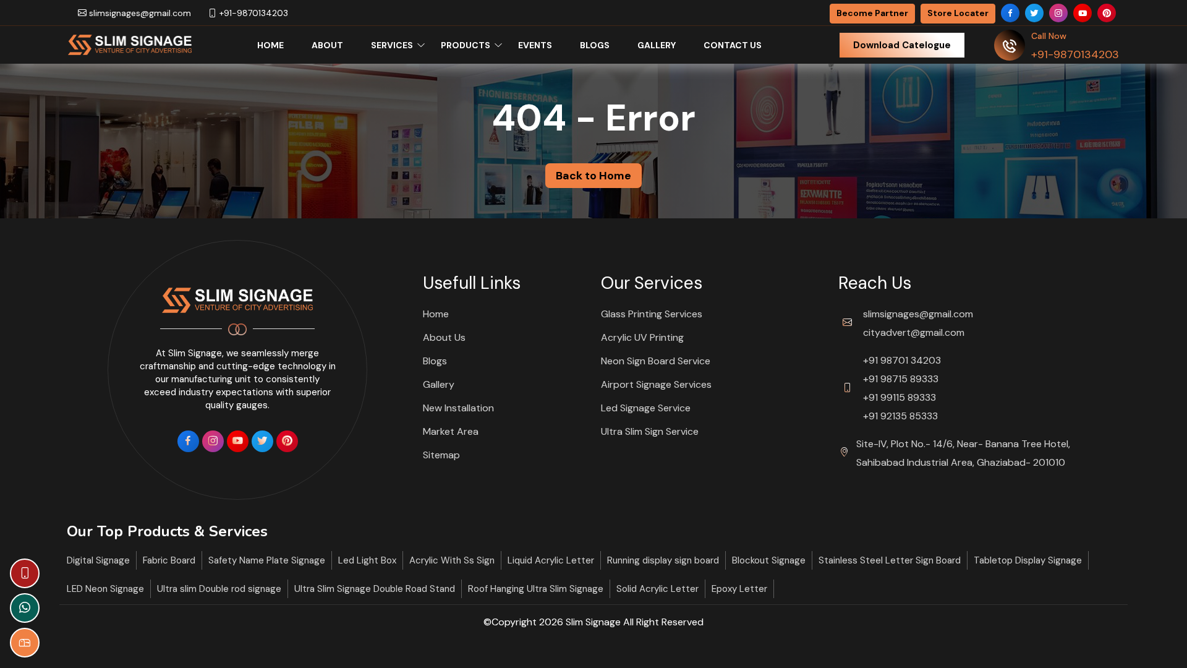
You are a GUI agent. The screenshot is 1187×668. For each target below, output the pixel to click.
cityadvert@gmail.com (913, 332)
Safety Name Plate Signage (266, 560)
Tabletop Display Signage (1028, 560)
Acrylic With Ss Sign (452, 560)
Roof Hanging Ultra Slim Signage (535, 589)
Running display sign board (663, 560)
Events (535, 45)
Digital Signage (98, 560)
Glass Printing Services (651, 313)
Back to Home (593, 175)
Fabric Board (169, 560)
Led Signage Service (646, 407)
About (327, 45)
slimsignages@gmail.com (139, 13)
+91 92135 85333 (900, 415)
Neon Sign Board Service (655, 360)
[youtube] (1082, 13)
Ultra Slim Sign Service (650, 431)
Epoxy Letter (739, 589)
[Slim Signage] (130, 43)
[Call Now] (25, 573)
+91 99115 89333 (899, 397)
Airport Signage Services (656, 384)
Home (270, 45)
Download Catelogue (902, 45)
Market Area (451, 431)
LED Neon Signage (105, 589)
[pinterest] (1106, 13)
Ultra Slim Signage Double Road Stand (374, 589)
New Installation (458, 407)
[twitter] (1034, 13)
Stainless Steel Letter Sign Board (890, 560)
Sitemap (441, 454)
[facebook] (1010, 13)
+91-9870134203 (252, 13)
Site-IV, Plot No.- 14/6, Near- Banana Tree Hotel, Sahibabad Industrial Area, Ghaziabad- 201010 (963, 453)
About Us (444, 337)
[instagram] (1058, 13)
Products (465, 45)
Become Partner (872, 13)
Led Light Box (367, 560)
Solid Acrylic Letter (657, 589)
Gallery (656, 45)
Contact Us (733, 45)
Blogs (595, 45)
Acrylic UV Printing (642, 337)
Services (392, 45)
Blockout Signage (769, 560)
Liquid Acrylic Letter (551, 560)
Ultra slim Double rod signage (219, 589)
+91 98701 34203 (902, 360)
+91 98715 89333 (900, 378)
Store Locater (958, 13)
